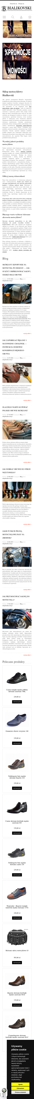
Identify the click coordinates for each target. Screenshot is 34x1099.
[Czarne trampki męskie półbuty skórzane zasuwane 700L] (17, 678)
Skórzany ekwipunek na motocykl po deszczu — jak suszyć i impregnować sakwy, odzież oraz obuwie (16, 269)
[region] (17, 30)
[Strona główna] (17, 8)
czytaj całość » (27, 333)
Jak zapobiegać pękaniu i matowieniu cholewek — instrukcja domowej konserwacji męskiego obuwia (14, 347)
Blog (21, 279)
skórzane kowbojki (26, 151)
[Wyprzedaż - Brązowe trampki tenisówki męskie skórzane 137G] (17, 893)
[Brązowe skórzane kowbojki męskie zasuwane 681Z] (17, 981)
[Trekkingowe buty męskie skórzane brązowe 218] (17, 762)
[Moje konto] (21, 17)
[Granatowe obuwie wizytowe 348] (17, 719)
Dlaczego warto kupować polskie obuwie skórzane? (15, 409)
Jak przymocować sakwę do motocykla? (16, 598)
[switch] (4, 1096)
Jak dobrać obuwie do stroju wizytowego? (16, 471)
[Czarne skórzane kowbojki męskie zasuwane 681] (17, 807)
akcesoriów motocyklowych (24, 125)
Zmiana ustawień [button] (20, 1092)
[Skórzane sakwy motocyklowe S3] (17, 937)
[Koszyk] (30, 17)
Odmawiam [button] (20, 1088)
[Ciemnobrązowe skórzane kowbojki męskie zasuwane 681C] (17, 1023)
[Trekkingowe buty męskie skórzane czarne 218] (17, 851)
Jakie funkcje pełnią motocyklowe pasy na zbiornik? (13, 534)
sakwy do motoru (14, 108)
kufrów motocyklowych (18, 236)
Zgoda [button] (20, 1084)
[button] (4, 17)
